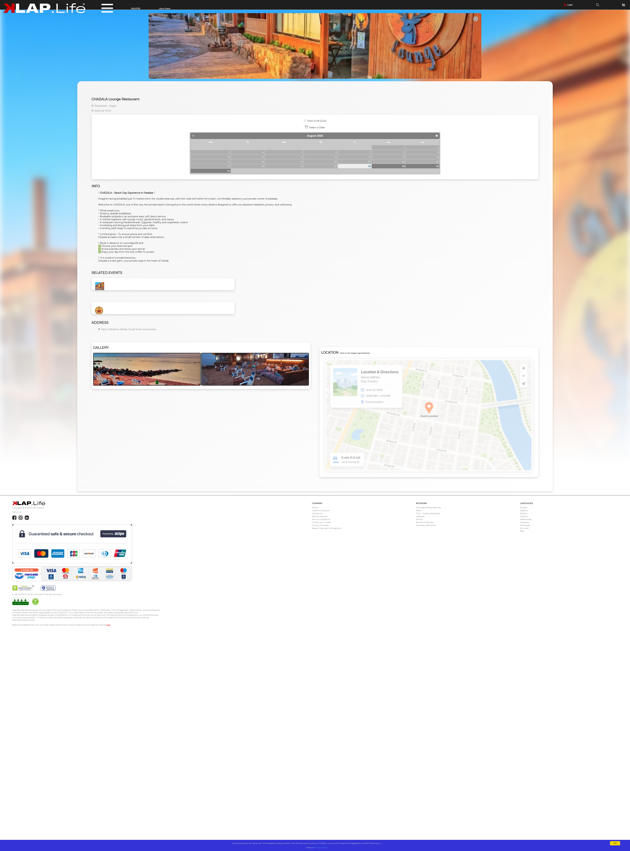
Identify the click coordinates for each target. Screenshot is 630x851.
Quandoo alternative (426, 525)
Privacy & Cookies (320, 525)
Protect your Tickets (321, 522)
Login (570, 4)
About (315, 507)
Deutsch (524, 516)
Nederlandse (525, 519)
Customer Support (321, 510)
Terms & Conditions (321, 519)
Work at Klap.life (319, 516)
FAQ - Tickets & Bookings (428, 513)
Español (524, 510)
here (108, 625)
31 (228, 170)
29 (403, 166)
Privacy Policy (321, 847)
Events (419, 519)
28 (369, 166)
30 (437, 166)
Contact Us (317, 513)
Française (524, 522)
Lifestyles (420, 516)
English (523, 507)
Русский (524, 528)
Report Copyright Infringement (327, 528)
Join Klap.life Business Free (428, 507)
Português (525, 525)
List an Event (164, 8)
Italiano (523, 513)
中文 (522, 531)
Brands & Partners (424, 522)
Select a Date (317, 127)
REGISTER (135, 8)
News (418, 510)
